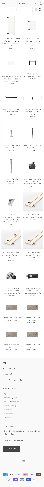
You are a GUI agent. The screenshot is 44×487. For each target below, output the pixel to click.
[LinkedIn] (21, 380)
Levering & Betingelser (11, 405)
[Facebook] (4, 380)
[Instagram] (9, 380)
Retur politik (7, 410)
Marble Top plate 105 (11, 318)
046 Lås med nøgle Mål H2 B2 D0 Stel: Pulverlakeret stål (11, 291)
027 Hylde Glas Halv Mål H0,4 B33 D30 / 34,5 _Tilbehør (11, 79)
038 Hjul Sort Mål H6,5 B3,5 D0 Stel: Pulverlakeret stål (32, 181)
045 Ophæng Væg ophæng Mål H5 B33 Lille (11, 255)
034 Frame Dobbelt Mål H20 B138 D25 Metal (32, 112)
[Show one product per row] (36, 9)
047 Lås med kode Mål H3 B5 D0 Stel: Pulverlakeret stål (33, 291)
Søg (4, 393)
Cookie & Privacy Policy (11, 401)
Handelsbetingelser (10, 397)
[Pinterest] (15, 380)
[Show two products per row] (40, 9)
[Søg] (36, 3)
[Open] (3, 3)
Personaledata (8, 414)
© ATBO (21, 461)
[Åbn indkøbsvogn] (41, 3)
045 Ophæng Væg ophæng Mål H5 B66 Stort (32, 255)
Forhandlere (7, 418)
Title (16, 10)
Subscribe (11, 449)
